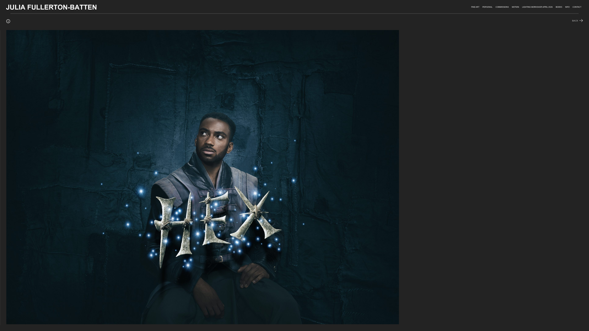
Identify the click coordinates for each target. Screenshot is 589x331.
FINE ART (475, 7)
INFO (567, 7)
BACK (575, 20)
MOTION (515, 7)
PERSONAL (487, 7)
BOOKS (559, 7)
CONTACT (577, 7)
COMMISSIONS (502, 7)
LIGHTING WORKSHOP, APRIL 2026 (537, 7)
